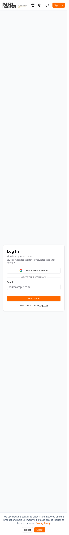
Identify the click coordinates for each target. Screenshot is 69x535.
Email (10, 282)
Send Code (33, 298)
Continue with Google (36, 270)
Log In (46, 5)
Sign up (43, 305)
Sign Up (58, 5)
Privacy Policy (43, 523)
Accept (39, 529)
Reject (27, 529)
